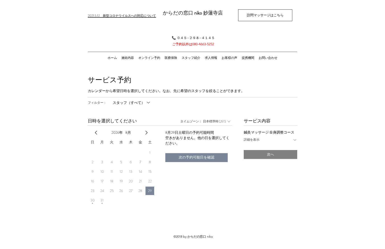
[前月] (96, 132)
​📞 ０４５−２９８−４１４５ (193, 38)
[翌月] (146, 132)
